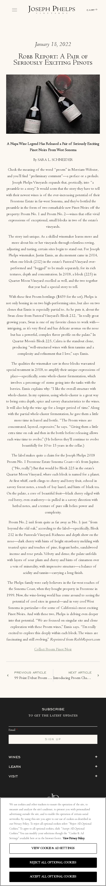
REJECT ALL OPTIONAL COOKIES (53, 862)
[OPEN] (14, 10)
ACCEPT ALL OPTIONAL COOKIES (53, 876)
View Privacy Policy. (74, 838)
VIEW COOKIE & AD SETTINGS (53, 848)
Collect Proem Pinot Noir (53, 650)
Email (12, 730)
